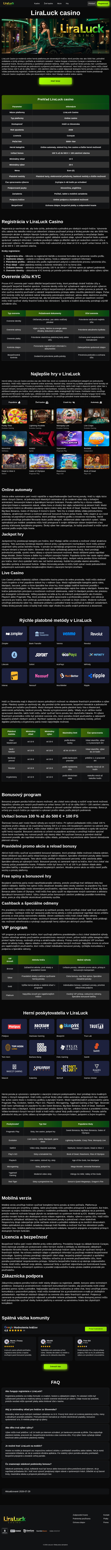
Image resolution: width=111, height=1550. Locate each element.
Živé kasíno (40, 402)
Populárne (13, 402)
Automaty (95, 402)
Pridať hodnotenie (96, 1329)
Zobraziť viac (55, 1366)
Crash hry (67, 402)
